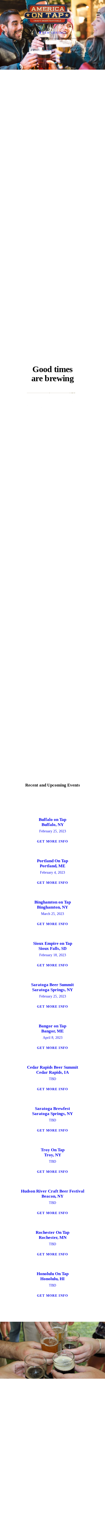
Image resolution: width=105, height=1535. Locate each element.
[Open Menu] (99, 14)
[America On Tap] (47, 14)
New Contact (54, 32)
